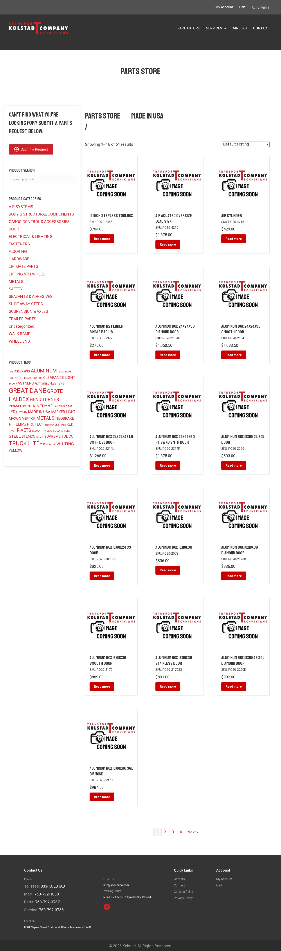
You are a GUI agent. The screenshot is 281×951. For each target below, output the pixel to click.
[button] (225, 28)
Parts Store (188, 28)
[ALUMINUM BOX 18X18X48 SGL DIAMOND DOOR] (243, 624)
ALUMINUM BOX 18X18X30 (173, 547)
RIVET (12, 430)
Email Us (108, 879)
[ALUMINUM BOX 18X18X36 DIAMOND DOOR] (243, 513)
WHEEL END (19, 341)
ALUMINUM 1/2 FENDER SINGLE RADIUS (106, 329)
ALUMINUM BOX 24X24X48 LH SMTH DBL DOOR (111, 439)
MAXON (15, 418)
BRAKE (28, 378)
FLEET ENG (57, 383)
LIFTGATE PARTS (23, 266)
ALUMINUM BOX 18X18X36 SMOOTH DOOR (108, 660)
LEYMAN (21, 412)
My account (224, 7)
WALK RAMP (20, 333)
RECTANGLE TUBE (55, 424)
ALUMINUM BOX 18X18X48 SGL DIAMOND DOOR (242, 660)
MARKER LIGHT (63, 412)
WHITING (65, 443)
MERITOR (28, 419)
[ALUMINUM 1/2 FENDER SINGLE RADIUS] (111, 292)
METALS (16, 281)
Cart (242, 7)
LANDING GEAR (63, 406)
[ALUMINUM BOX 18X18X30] (177, 513)
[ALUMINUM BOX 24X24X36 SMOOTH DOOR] (243, 292)
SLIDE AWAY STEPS (26, 304)
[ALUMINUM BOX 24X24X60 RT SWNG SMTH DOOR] (177, 403)
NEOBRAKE (64, 418)
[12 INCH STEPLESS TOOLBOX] (111, 182)
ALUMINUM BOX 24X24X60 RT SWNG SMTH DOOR (175, 439)
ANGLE (18, 377)
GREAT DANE (27, 390)
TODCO (67, 436)
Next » (192, 832)
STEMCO (28, 436)
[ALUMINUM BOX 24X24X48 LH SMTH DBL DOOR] (111, 403)
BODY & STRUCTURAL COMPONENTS (41, 214)
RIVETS (24, 430)
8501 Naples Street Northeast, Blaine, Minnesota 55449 (58, 927)
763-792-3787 (47, 902)
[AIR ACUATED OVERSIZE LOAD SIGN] (177, 182)
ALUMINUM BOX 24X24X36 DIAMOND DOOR (175, 329)
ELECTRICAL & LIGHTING (30, 236)
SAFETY (16, 289)
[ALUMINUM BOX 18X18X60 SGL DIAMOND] (111, 734)
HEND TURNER (44, 399)
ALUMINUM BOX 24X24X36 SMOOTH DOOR (241, 329)
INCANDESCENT (20, 406)
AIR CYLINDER (231, 215)
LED (12, 411)
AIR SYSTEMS (21, 206)
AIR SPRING (22, 371)
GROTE (55, 391)
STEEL (15, 436)
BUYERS (37, 377)
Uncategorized (21, 326)
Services (214, 28)
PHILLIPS (17, 424)
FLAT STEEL (42, 383)
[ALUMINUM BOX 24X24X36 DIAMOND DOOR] (177, 292)
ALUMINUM (44, 371)
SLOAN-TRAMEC (42, 430)
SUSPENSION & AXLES (28, 311)
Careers (239, 28)
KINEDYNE (43, 406)
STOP (39, 436)
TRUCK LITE (24, 443)
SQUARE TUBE (61, 430)
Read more (102, 239)
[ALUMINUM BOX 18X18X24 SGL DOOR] (243, 403)
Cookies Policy (184, 891)
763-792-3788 (51, 910)
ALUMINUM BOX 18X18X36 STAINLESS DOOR (173, 660)
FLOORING (18, 251)
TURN (44, 444)
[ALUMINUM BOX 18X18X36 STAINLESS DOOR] (177, 624)
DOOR (14, 229)
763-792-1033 (46, 894)
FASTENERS (19, 244)
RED (70, 424)
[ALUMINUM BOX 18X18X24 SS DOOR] (111, 513)
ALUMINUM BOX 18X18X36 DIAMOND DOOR (239, 550)
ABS (11, 371)
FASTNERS (25, 383)
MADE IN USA (39, 412)
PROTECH (35, 424)
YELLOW (15, 450)
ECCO (12, 383)
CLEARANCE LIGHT (59, 378)
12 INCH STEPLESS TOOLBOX (111, 215)
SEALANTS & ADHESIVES (30, 296)
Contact (261, 28)
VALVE (52, 444)
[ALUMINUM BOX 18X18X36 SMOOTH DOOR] (111, 624)
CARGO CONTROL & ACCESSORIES (39, 221)
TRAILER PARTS (22, 318)
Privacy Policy (183, 898)
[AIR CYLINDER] (243, 182)
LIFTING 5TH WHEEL (27, 274)
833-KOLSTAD (53, 886)
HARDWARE (19, 259)
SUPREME (52, 437)
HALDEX (19, 399)
